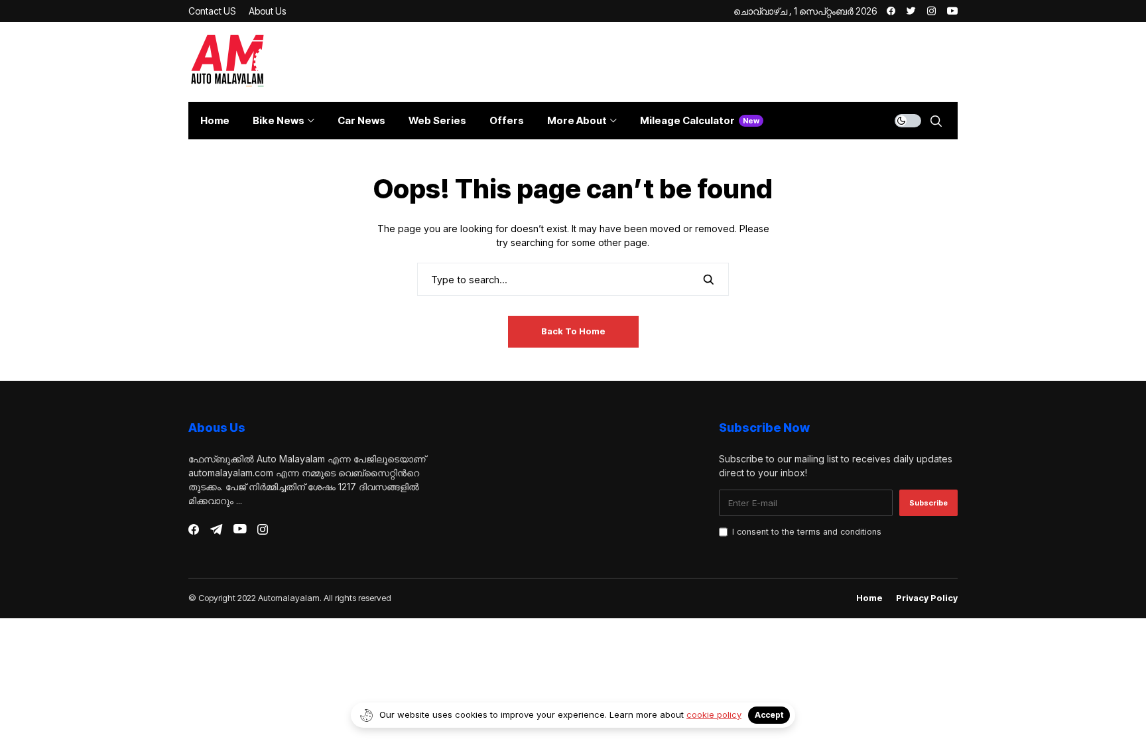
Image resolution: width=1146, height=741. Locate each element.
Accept (769, 715)
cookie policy (713, 714)
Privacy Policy (927, 598)
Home (869, 598)
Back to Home (573, 331)
